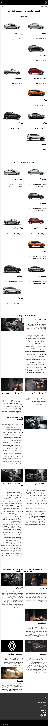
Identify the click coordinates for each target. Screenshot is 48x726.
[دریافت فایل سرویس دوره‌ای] (36, 25)
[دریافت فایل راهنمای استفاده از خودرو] (36, 171)
